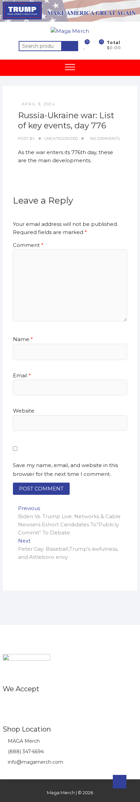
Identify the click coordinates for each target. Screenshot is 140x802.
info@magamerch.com (34, 762)
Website (23, 410)
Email (22, 375)
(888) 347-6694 (25, 751)
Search (69, 46)
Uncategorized (61, 138)
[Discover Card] (62, 703)
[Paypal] (48, 703)
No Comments (105, 138)
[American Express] (8, 703)
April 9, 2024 (38, 104)
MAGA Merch (23, 741)
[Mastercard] (21, 703)
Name (23, 339)
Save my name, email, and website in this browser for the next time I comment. (65, 469)
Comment (28, 245)
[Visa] (35, 703)
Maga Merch (61, 792)
